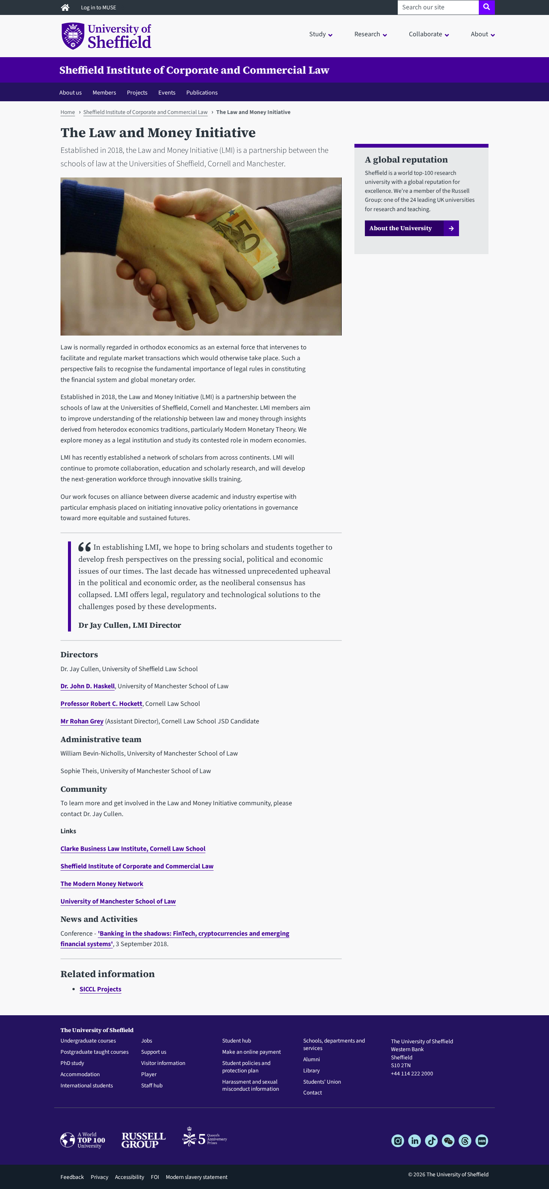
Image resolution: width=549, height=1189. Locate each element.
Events (167, 92)
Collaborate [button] (425, 34)
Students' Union (322, 1082)
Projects (137, 92)
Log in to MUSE (99, 7)
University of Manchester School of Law (118, 901)
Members (104, 92)
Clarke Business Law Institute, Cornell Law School (133, 848)
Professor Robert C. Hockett (101, 703)
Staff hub (151, 1086)
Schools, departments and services (334, 1044)
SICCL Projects (100, 989)
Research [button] (367, 34)
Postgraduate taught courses (94, 1052)
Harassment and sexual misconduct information (250, 1085)
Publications (202, 92)
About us (70, 92)
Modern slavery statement (196, 1177)
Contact (312, 1093)
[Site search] (487, 7)
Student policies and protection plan (246, 1067)
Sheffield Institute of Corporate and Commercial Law (194, 70)
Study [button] (317, 34)
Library (311, 1071)
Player (148, 1074)
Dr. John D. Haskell (88, 686)
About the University (400, 228)
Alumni (311, 1059)
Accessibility (129, 1177)
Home (68, 112)
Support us (153, 1052)
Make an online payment (251, 1052)
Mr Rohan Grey (82, 721)
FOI (155, 1177)
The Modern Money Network (102, 884)
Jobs (146, 1041)
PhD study (72, 1063)
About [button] (479, 34)
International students (87, 1086)
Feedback (72, 1177)
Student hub (236, 1041)
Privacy (99, 1177)
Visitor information (163, 1063)
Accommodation (80, 1074)
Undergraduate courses (88, 1041)
